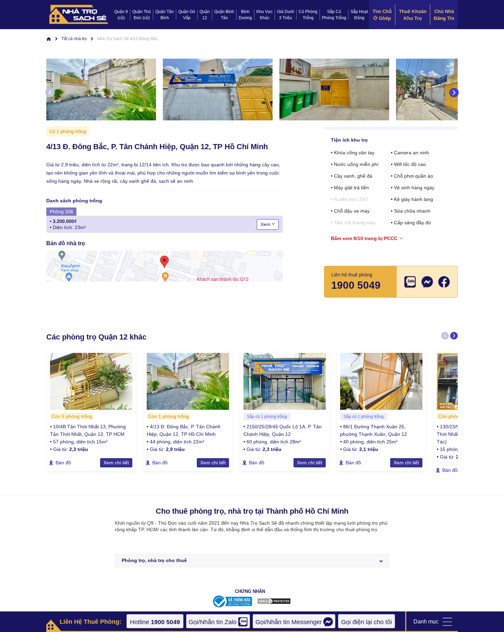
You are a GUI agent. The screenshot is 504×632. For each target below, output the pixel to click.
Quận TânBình (164, 14)
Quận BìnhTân (224, 14)
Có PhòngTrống (308, 14)
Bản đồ (63, 462)
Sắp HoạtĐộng (359, 14)
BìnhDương (245, 14)
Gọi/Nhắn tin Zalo (213, 622)
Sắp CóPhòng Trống (334, 14)
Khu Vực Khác (264, 14)
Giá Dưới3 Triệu (285, 14)
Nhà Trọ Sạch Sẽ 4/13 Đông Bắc (127, 38)
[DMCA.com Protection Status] (274, 603)
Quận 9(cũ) (121, 14)
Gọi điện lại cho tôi (366, 622)
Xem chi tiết (116, 462)
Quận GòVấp (186, 14)
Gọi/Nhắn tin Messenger (288, 622)
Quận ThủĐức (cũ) (141, 14)
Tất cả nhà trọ (74, 38)
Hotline (155, 622)
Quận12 (205, 14)
